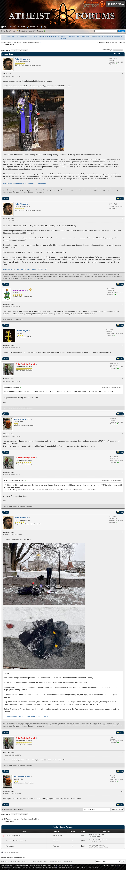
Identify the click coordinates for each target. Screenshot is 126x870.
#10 (122, 791)
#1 (122, 73)
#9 (122, 752)
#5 (122, 378)
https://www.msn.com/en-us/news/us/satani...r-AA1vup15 (25, 269)
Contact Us (5, 861)
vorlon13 (98, 836)
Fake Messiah (57, 836)
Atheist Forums (6, 42)
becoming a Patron (53, 36)
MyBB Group (25, 865)
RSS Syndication (66, 861)
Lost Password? (29, 31)
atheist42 (98, 842)
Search (22, 27)
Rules (5, 27)
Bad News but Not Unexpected (16, 841)
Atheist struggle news (13, 836)
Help (44, 27)
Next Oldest (8, 809)
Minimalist (56, 841)
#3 (122, 304)
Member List (34, 27)
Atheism (24, 42)
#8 (122, 532)
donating (42, 36)
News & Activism (33, 42)
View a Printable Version (11, 852)
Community (16, 42)
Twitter (106, 36)
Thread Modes (119, 54)
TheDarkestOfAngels (101, 847)
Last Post (92, 836)
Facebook (63, 38)
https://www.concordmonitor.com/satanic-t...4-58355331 (24, 184)
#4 (122, 345)
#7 (122, 472)
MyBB (10, 865)
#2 (122, 218)
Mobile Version (37, 861)
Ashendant (56, 846)
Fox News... (10, 846)
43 (72, 836)
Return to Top (26, 861)
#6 (122, 434)
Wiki (13, 27)
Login (21, 31)
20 (72, 846)
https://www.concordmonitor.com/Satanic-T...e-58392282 (26, 716)
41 (72, 841)
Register (40, 31)
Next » (25, 50)
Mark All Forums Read (51, 861)
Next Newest (18, 809)
